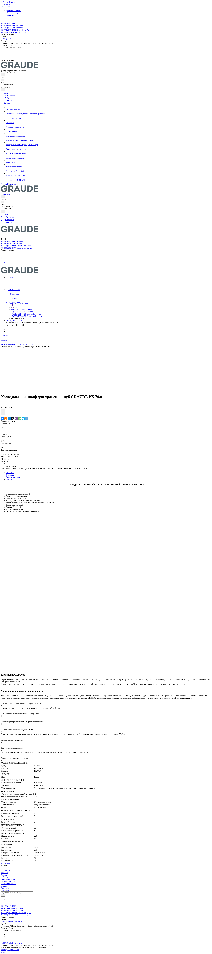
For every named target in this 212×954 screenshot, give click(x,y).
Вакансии (5, 888)
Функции (10, 475)
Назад (14, 305)
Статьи (4, 886)
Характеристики (13, 477)
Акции (4, 875)
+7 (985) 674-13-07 (12, 28)
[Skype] (23, 418)
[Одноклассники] (5, 418)
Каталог (4, 873)
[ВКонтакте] (2, 418)
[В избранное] (3, 410)
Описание (10, 473)
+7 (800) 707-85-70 (16, 32)
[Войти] (2, 256)
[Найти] (3, 89)
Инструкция (6, 863)
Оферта (4, 952)
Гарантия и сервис (13, 15)
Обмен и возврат (13, 13)
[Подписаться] (3, 895)
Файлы (9, 479)
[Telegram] (26, 418)
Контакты (5, 890)
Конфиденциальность (10, 950)
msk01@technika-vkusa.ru (11, 39)
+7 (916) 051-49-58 (16, 30)
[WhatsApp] (19, 418)
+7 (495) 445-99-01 (8, 23)
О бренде (5, 877)
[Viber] (16, 418)
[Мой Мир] (9, 418)
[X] (12, 418)
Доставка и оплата (13, 11)
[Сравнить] (3, 413)
